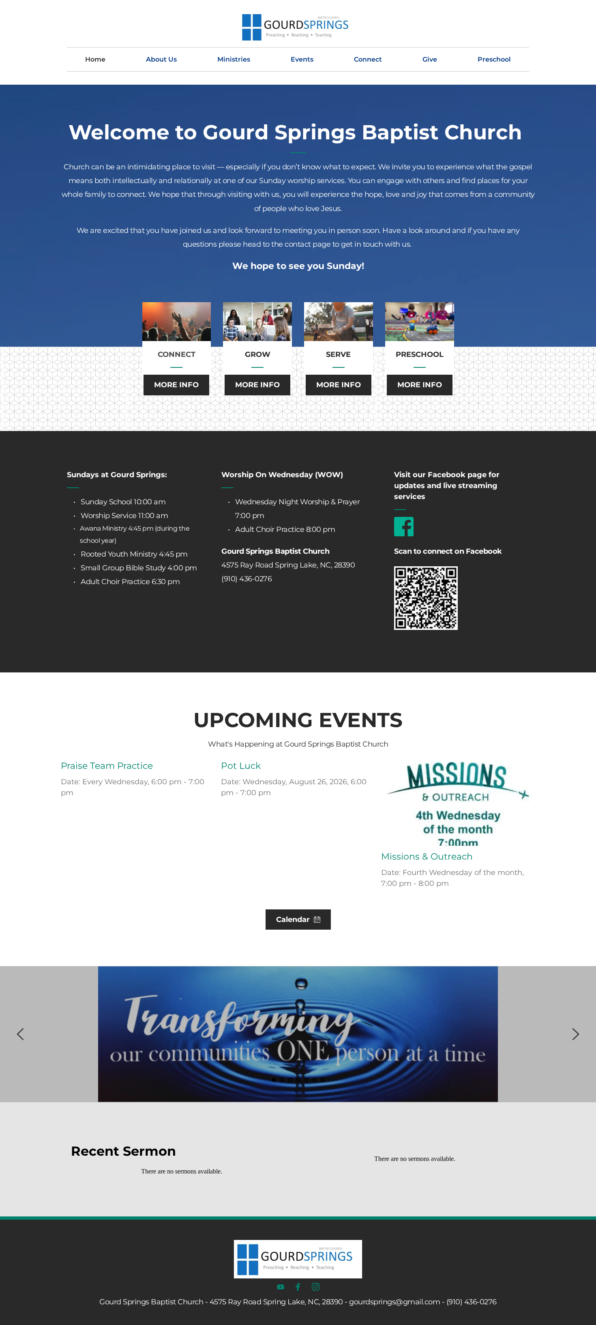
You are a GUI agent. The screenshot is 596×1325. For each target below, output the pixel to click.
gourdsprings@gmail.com (394, 1301)
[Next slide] (575, 1034)
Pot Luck (241, 765)
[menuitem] (95, 59)
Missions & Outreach (427, 856)
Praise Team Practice (107, 765)
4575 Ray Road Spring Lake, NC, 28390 (288, 565)
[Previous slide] (20, 1034)
